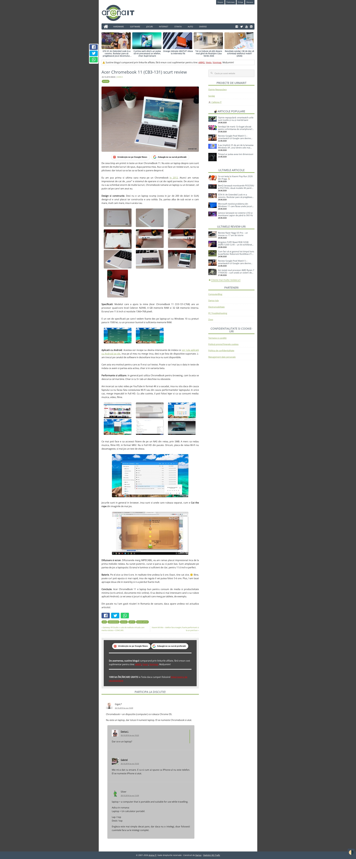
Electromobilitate (216, 306)
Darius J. (125, 731)
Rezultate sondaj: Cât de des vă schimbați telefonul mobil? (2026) (239, 53)
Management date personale (222, 357)
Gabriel (124, 759)
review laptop (142, 622)
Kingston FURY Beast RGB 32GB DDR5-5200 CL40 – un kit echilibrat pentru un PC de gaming (235, 244)
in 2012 (174, 177)
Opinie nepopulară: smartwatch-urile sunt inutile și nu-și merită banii (235, 118)
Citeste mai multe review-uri (225, 280)
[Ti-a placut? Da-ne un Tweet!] (94, 53)
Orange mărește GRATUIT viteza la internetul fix (178, 52)
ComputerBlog (215, 294)
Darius (198, 855)
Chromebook (113, 622)
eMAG (201, 62)
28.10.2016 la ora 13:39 (130, 795)
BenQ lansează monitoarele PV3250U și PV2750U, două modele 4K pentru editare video (236, 188)
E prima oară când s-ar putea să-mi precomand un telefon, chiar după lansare (147, 53)
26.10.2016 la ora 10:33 (130, 763)
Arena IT (120, 12)
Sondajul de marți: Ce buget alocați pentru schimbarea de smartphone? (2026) (235, 129)
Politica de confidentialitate (221, 350)
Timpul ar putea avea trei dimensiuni (235, 154)
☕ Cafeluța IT (215, 102)
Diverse (105, 81)
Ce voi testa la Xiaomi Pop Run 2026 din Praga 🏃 (235, 177)
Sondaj (211, 95)
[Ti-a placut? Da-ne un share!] (94, 47)
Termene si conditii (217, 338)
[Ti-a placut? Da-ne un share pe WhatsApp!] (94, 59)
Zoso (210, 319)
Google (124, 622)
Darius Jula (213, 300)
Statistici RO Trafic (211, 855)
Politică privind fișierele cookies (223, 344)
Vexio (209, 62)
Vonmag (217, 62)
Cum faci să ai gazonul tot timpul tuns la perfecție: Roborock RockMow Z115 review (236, 254)
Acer (104, 622)
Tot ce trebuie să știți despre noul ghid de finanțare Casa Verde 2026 (208, 53)
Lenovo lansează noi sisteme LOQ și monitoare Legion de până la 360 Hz (235, 214)
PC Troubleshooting (217, 313)
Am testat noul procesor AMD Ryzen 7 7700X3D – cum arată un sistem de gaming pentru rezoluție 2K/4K (236, 272)
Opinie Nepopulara (217, 89)
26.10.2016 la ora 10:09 (124, 708)
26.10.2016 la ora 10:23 (130, 735)
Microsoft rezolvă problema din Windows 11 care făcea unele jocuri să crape (235, 206)
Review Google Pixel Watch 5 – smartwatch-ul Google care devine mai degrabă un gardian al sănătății (235, 138)
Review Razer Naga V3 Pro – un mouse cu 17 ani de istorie (233, 234)
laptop (131, 622)
